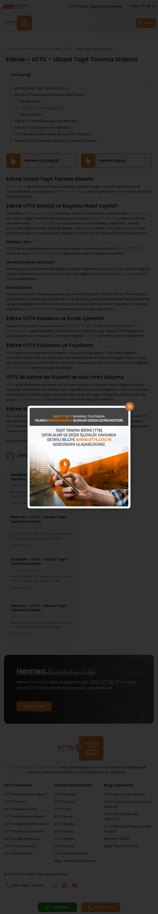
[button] (129, 406)
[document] (79, 457)
